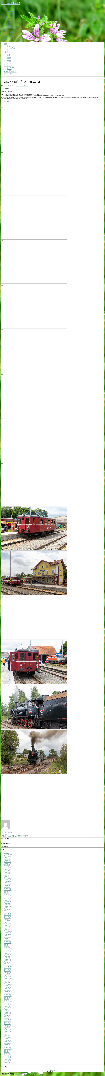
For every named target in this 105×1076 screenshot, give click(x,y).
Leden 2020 (7, 957)
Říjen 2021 (7, 926)
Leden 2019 (7, 975)
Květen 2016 (7, 1022)
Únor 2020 (7, 956)
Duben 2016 (7, 1024)
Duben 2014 (7, 1059)
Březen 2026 (7, 859)
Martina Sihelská (10, 3)
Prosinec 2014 (7, 1047)
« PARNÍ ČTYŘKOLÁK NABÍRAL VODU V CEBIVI (16, 835)
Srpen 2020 (7, 947)
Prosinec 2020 (7, 941)
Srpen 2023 (7, 894)
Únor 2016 (7, 1027)
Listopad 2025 (7, 863)
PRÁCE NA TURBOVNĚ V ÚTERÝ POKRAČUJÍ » (15, 836)
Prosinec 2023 (7, 888)
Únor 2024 (7, 885)
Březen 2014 (7, 1060)
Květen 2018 (7, 987)
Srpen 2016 (7, 1018)
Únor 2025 (7, 872)
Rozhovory (10, 11)
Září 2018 (6, 981)
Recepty (9, 33)
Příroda (9, 23)
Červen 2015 (7, 1038)
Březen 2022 (7, 919)
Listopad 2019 (7, 960)
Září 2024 (6, 875)
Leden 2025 (7, 873)
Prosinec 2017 (7, 994)
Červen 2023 (7, 897)
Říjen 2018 (7, 979)
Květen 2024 (7, 881)
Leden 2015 (7, 1046)
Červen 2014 (7, 1056)
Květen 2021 (7, 934)
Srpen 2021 (7, 929)
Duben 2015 (7, 1041)
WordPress (17, 1074)
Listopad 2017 (7, 996)
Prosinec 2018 (7, 976)
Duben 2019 (7, 971)
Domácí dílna (10, 32)
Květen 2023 (7, 898)
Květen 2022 (7, 916)
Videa (5, 29)
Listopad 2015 (7, 1031)
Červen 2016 (7, 1021)
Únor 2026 (7, 860)
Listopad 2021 (7, 925)
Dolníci (9, 10)
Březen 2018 (7, 990)
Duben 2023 (7, 900)
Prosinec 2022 (7, 906)
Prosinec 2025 (7, 862)
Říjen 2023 (7, 891)
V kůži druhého (11, 13)
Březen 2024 (7, 884)
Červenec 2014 (8, 1055)
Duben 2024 (7, 882)
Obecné (9, 14)
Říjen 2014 (7, 1050)
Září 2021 (6, 928)
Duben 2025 (7, 869)
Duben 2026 (7, 857)
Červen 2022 (7, 915)
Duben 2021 (7, 935)
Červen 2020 (7, 950)
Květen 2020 (7, 951)
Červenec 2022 (8, 913)
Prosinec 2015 (7, 1030)
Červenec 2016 (8, 1019)
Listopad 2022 (7, 907)
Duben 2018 (7, 988)
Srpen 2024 (7, 876)
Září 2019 (6, 963)
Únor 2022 (7, 921)
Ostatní (9, 26)
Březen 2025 (7, 870)
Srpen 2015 (7, 1035)
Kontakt (6, 39)
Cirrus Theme (4, 1074)
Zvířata (9, 28)
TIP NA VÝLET (8, 38)
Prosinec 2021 (7, 923)
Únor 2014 (7, 1062)
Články (6, 8)
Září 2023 (6, 893)
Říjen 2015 (7, 1032)
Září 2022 (6, 910)
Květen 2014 (7, 1057)
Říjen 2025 (7, 865)
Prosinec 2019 (7, 959)
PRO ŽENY (7, 30)
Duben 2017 (7, 1006)
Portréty (9, 22)
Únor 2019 (7, 974)
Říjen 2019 (7, 962)
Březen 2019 (7, 972)
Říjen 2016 (7, 1015)
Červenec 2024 (8, 878)
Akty (8, 19)
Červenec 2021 (8, 931)
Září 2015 (6, 1034)
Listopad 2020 (7, 943)
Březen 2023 (7, 901)
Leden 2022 (7, 922)
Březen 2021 (7, 937)
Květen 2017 (7, 1004)
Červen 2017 (7, 1003)
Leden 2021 (7, 940)
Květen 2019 (7, 969)
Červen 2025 (7, 866)
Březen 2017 (7, 1007)
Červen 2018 (7, 985)
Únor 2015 (7, 1044)
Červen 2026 (7, 856)
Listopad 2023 (7, 890)
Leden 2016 (7, 1028)
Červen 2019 (7, 968)
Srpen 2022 (7, 912)
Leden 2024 (7, 887)
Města (8, 20)
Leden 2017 (7, 1010)
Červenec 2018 (8, 984)
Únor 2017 (7, 1009)
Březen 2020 (7, 954)
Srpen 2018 (7, 982)
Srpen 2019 (7, 965)
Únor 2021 (7, 938)
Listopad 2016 (7, 1013)
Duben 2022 (7, 918)
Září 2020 (6, 946)
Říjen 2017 (7, 997)
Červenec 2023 (8, 896)
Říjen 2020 (7, 944)
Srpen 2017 (7, 1000)
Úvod (5, 7)
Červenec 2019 (8, 966)
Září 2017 (6, 999)
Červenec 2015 (8, 1037)
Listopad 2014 (7, 1049)
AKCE (6, 16)
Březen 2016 (7, 1025)
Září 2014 (6, 1052)
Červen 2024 (7, 879)
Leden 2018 (7, 993)
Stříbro (9, 25)
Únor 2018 (7, 991)
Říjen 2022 (7, 909)
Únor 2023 (7, 903)
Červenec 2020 (8, 949)
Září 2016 (6, 1016)
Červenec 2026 (8, 854)
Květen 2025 (7, 868)
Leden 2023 (7, 904)
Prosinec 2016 (7, 1012)
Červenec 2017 (8, 1002)
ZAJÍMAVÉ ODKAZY (10, 36)
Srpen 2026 (7, 853)
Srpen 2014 (7, 1053)
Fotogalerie (7, 17)
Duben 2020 (7, 953)
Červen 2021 (7, 932)
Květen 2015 (7, 1040)
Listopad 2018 (7, 978)
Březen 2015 (7, 1043)
